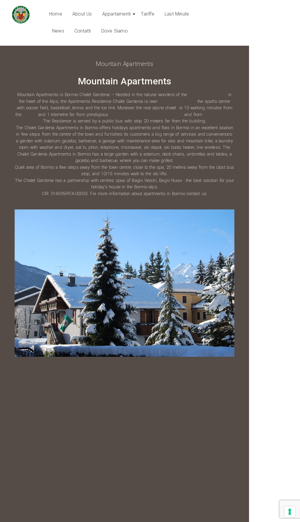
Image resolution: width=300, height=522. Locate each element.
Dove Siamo (114, 31)
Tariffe (147, 14)
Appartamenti (116, 14)
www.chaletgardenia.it (101, 200)
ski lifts (30, 114)
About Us (82, 14)
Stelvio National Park (208, 94)
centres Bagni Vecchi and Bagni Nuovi (146, 114)
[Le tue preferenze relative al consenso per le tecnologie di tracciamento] (289, 511)
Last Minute (177, 14)
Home (55, 14)
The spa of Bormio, (177, 101)
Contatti (82, 31)
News (58, 31)
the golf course (218, 114)
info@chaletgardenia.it (146, 200)
